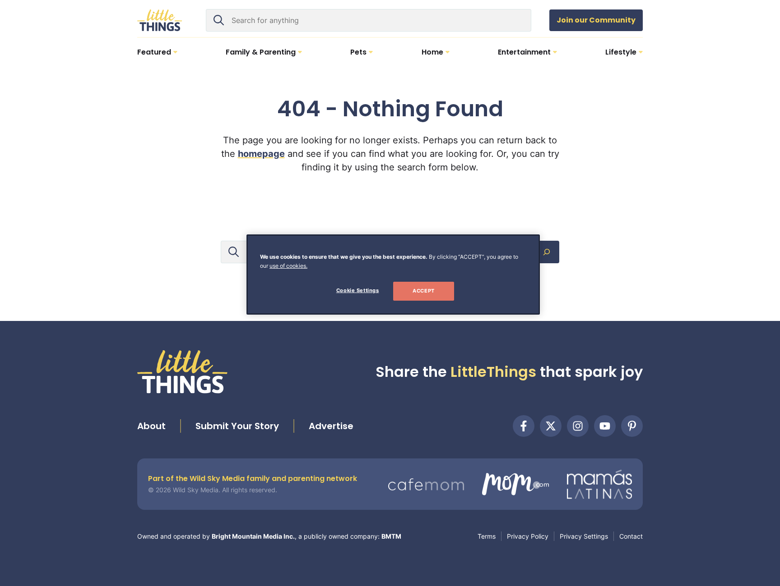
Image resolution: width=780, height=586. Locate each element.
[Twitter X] (551, 426)
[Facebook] (523, 426)
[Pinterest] (632, 426)
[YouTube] (605, 426)
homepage (261, 153)
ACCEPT (423, 291)
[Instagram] (578, 426)
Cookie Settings (357, 290)
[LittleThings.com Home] (159, 20)
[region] (393, 274)
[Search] (546, 252)
